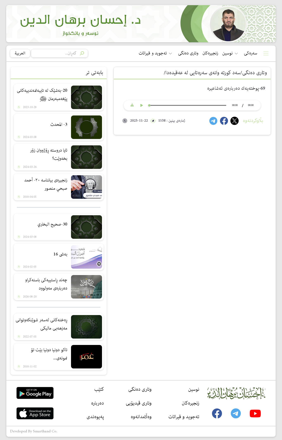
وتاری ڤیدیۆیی (139, 403)
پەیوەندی (95, 416)
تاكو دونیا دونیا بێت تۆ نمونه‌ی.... (49, 354)
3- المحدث (58, 124)
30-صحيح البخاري (52, 224)
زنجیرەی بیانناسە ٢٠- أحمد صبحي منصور (45, 184)
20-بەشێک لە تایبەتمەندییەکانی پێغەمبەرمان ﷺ (42, 94)
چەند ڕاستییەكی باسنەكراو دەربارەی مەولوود (46, 284)
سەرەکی (250, 53)
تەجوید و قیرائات (153, 53)
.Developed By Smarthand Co (33, 431)
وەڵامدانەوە (141, 416)
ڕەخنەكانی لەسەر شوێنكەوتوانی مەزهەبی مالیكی (41, 324)
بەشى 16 (60, 254)
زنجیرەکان (210, 53)
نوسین (227, 53)
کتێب (99, 389)
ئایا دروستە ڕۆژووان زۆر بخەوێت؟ (48, 154)
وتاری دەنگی (188, 53)
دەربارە (97, 403)
